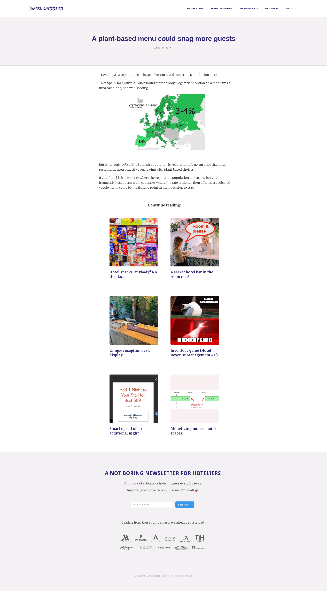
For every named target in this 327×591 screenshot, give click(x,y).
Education (271, 8)
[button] (249, 8)
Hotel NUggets (221, 8)
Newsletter (195, 8)
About (290, 8)
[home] (46, 8)
